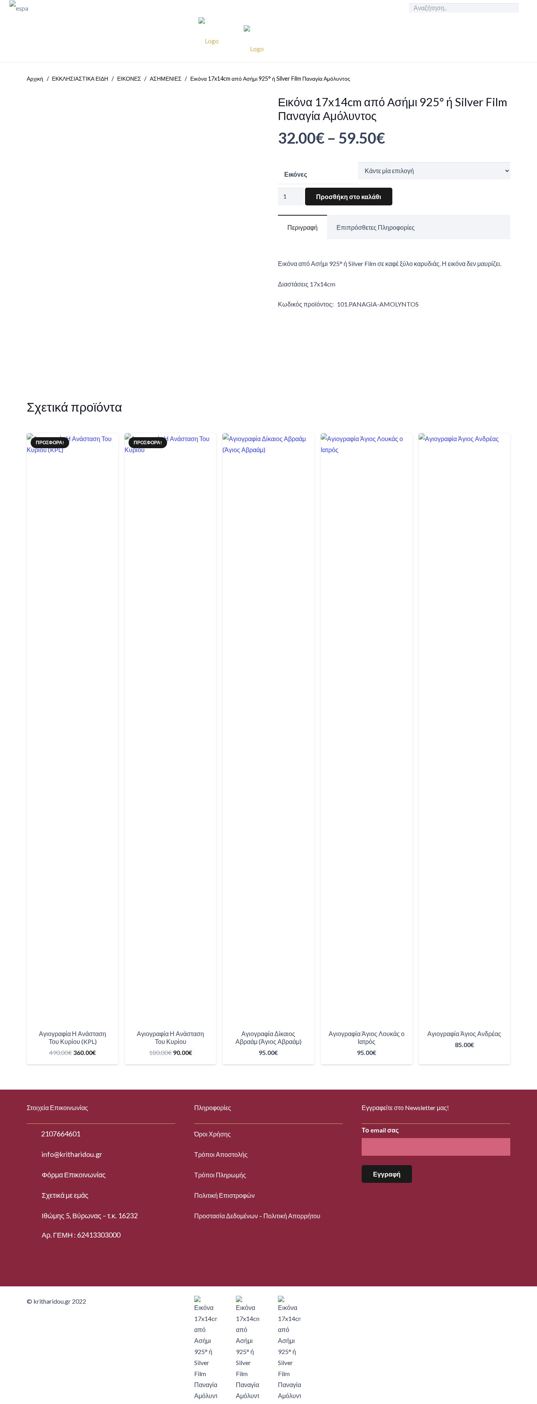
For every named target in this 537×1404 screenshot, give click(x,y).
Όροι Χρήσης (212, 1134)
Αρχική (35, 78)
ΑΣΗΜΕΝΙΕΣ (166, 78)
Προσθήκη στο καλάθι (348, 196)
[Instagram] (521, 39)
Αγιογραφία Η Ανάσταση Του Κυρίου (170, 1037)
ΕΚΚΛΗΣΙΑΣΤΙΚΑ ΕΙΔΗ (80, 78)
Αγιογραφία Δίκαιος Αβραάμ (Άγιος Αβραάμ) (268, 1037)
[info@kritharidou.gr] (34, 1154)
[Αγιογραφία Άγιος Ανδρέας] (464, 728)
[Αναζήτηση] (511, 8)
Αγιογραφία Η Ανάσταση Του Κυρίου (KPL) (72, 1037)
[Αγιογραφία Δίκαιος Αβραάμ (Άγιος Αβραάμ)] (268, 728)
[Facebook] (508, 39)
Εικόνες (295, 174)
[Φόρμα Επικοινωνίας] (34, 1174)
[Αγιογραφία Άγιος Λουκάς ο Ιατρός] (366, 728)
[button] (464, 1057)
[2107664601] (34, 1134)
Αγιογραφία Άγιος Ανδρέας (464, 1033)
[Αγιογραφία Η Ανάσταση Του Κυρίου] (170, 728)
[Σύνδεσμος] (63, 7)
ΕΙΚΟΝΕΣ (129, 78)
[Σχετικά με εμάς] (34, 1195)
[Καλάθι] (485, 38)
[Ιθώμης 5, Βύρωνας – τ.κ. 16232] (34, 1215)
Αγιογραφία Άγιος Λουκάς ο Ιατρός (367, 1037)
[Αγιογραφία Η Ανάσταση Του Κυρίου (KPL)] (72, 728)
